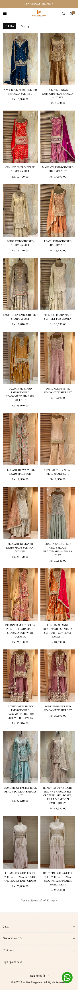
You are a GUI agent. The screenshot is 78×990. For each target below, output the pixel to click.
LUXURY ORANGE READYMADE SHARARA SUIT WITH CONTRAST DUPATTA (57, 631)
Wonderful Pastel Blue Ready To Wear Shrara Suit (20, 792)
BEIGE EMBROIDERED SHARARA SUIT (20, 243)
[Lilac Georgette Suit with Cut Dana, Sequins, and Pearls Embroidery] (20, 842)
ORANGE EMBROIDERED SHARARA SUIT (20, 169)
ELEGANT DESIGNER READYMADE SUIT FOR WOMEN (20, 548)
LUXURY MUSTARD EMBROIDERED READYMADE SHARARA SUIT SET (20, 394)
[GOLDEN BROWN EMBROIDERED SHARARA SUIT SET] (57, 59)
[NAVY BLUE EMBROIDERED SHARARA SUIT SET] (20, 59)
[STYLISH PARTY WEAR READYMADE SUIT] (57, 439)
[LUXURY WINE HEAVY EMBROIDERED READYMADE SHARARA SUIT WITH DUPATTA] (20, 675)
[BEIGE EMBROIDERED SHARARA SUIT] (20, 210)
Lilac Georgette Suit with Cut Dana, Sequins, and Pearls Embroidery (20, 877)
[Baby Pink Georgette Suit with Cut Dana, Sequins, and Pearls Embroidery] (57, 842)
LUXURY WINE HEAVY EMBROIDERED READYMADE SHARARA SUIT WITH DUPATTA (20, 712)
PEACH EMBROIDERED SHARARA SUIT (57, 243)
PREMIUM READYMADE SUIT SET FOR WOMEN (58, 317)
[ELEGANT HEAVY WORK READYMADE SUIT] (20, 439)
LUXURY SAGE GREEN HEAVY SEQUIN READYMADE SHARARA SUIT (57, 550)
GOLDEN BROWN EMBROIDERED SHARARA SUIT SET (57, 94)
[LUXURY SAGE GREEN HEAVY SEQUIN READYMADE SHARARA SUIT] (57, 513)
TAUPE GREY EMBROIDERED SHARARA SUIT (20, 317)
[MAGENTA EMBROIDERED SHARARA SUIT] (57, 137)
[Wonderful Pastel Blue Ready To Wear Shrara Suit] (20, 757)
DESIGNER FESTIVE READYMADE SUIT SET (58, 390)
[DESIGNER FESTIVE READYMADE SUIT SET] (57, 358)
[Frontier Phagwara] (39, 13)
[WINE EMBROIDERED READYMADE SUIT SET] (57, 675)
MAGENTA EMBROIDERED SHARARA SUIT (57, 169)
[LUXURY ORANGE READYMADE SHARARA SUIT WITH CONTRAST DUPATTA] (57, 594)
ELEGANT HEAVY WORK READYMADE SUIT (20, 472)
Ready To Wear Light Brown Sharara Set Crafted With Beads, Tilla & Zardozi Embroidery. (58, 795)
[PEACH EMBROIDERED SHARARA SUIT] (57, 210)
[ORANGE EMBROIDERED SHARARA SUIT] (20, 137)
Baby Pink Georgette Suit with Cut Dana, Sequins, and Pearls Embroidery (58, 879)
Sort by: (25, 26)
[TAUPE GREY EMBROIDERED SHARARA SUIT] (20, 284)
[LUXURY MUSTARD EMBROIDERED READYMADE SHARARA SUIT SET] (20, 358)
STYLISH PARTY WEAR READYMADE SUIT (57, 472)
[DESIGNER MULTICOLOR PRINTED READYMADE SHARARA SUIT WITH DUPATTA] (20, 594)
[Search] (63, 13)
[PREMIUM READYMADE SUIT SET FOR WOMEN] (57, 284)
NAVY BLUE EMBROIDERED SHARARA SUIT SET (20, 92)
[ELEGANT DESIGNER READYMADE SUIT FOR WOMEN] (20, 513)
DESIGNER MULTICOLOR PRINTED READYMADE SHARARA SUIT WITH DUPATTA (20, 631)
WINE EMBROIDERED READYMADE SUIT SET (58, 708)
